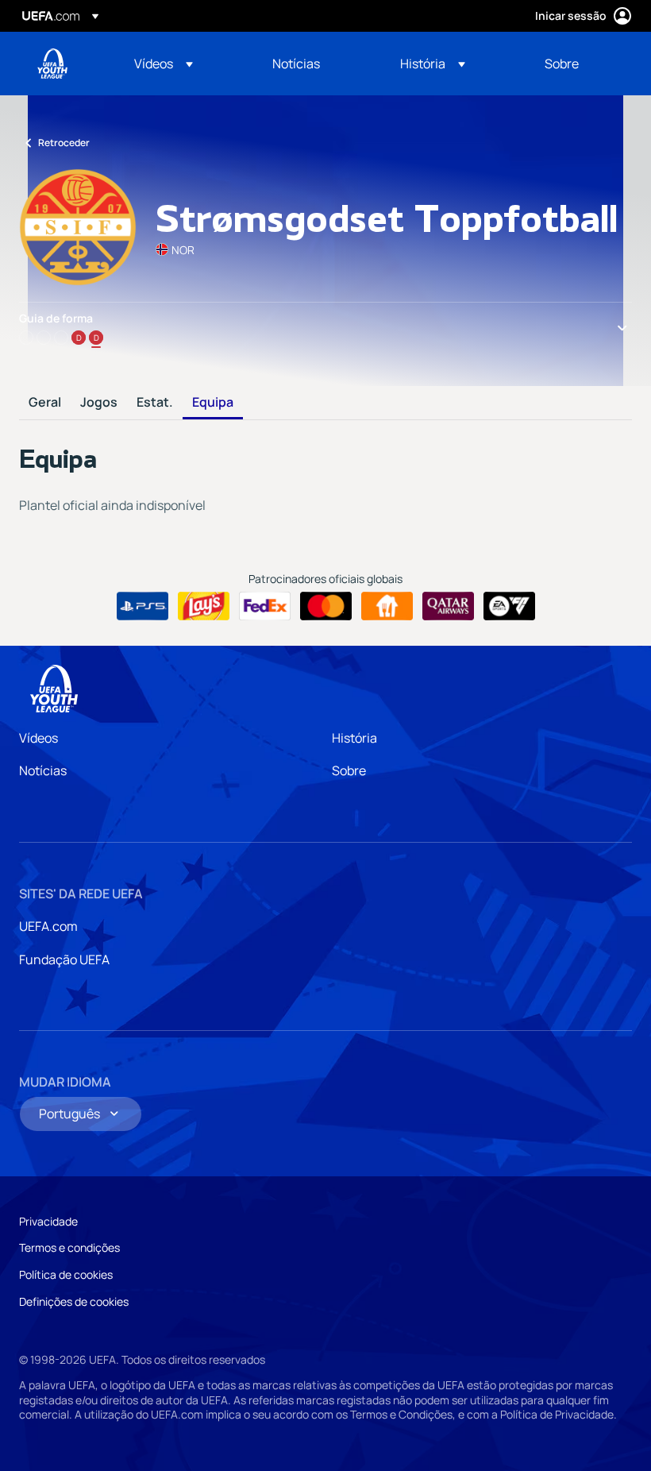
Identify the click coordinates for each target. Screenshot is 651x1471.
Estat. (155, 403)
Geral (45, 403)
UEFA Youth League (52, 63)
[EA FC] (509, 606)
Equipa (212, 403)
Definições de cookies (74, 1301)
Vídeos (38, 738)
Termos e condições (69, 1247)
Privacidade (48, 1221)
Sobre (349, 770)
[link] (296, 63)
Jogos (98, 403)
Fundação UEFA (64, 959)
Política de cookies (66, 1274)
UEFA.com (48, 926)
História (354, 738)
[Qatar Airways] (448, 606)
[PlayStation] (142, 606)
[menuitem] (183, 63)
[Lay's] (203, 606)
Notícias (43, 770)
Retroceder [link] (64, 142)
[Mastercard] (326, 606)
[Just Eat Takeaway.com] (387, 606)
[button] (163, 63)
